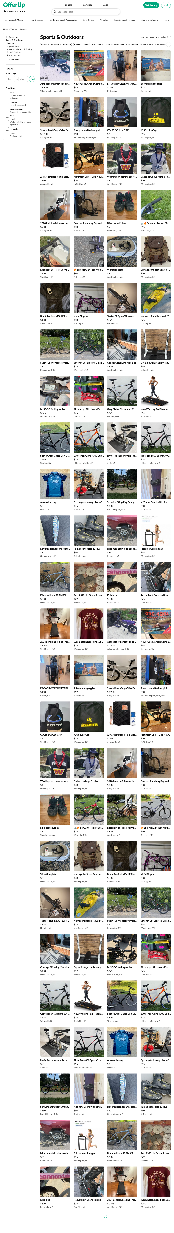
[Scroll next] (168, 44)
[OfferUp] (14, 5)
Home (5, 29)
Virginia (13, 29)
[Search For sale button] (55, 11)
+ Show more (13, 59)
